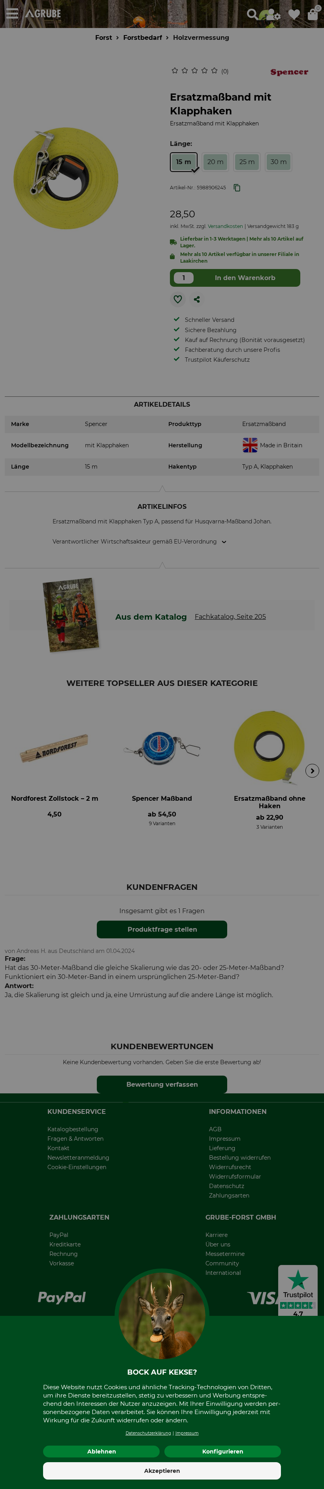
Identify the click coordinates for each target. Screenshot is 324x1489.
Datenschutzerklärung (148, 1433)
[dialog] (162, 744)
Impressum (187, 1433)
